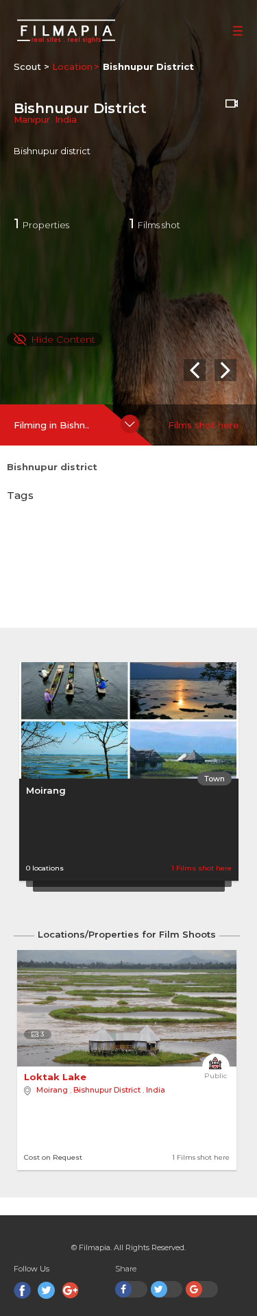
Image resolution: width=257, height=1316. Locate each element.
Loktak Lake (56, 1077)
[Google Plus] (70, 1290)
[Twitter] (46, 1290)
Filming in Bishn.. (51, 424)
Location (72, 66)
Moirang (46, 790)
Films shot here (203, 424)
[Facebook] (22, 1290)
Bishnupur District (106, 1090)
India (66, 119)
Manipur (32, 119)
